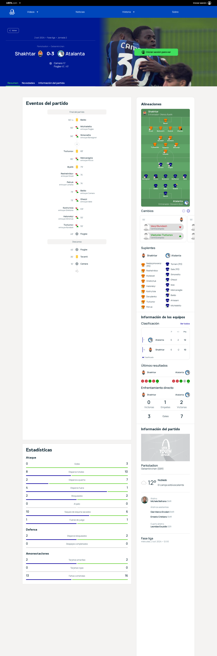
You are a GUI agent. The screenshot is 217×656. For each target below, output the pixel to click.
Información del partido (51, 83)
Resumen (13, 83)
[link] (80, 12)
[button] (32, 12)
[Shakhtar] (151, 349)
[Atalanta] (151, 340)
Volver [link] (14, 30)
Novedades (28, 83)
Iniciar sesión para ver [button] (158, 52)
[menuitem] (47, 12)
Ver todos (185, 323)
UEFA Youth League (12, 12)
